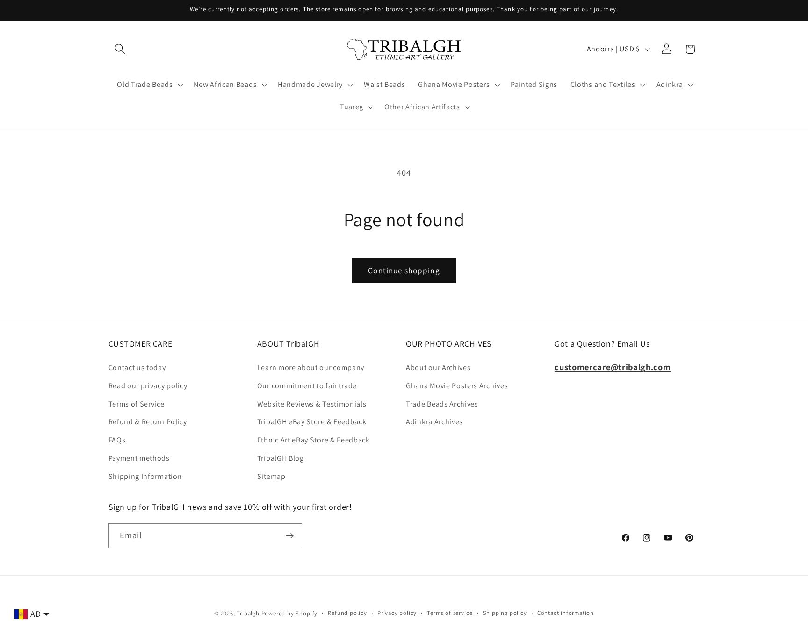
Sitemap (271, 476)
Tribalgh (248, 613)
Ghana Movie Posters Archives (457, 386)
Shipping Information (145, 476)
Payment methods (139, 458)
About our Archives (438, 367)
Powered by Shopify (289, 613)
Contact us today (137, 367)
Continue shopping (404, 270)
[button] (120, 49)
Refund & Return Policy (147, 422)
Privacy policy (397, 613)
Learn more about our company (310, 367)
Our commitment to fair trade (307, 386)
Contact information (565, 613)
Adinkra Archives (434, 422)
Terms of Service (136, 404)
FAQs (117, 440)
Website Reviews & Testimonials (312, 404)
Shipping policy (505, 613)
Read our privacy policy (148, 386)
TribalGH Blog (280, 458)
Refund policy (347, 613)
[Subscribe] (290, 536)
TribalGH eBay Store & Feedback (312, 422)
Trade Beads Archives (442, 404)
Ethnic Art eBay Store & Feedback (313, 440)
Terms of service (449, 613)
